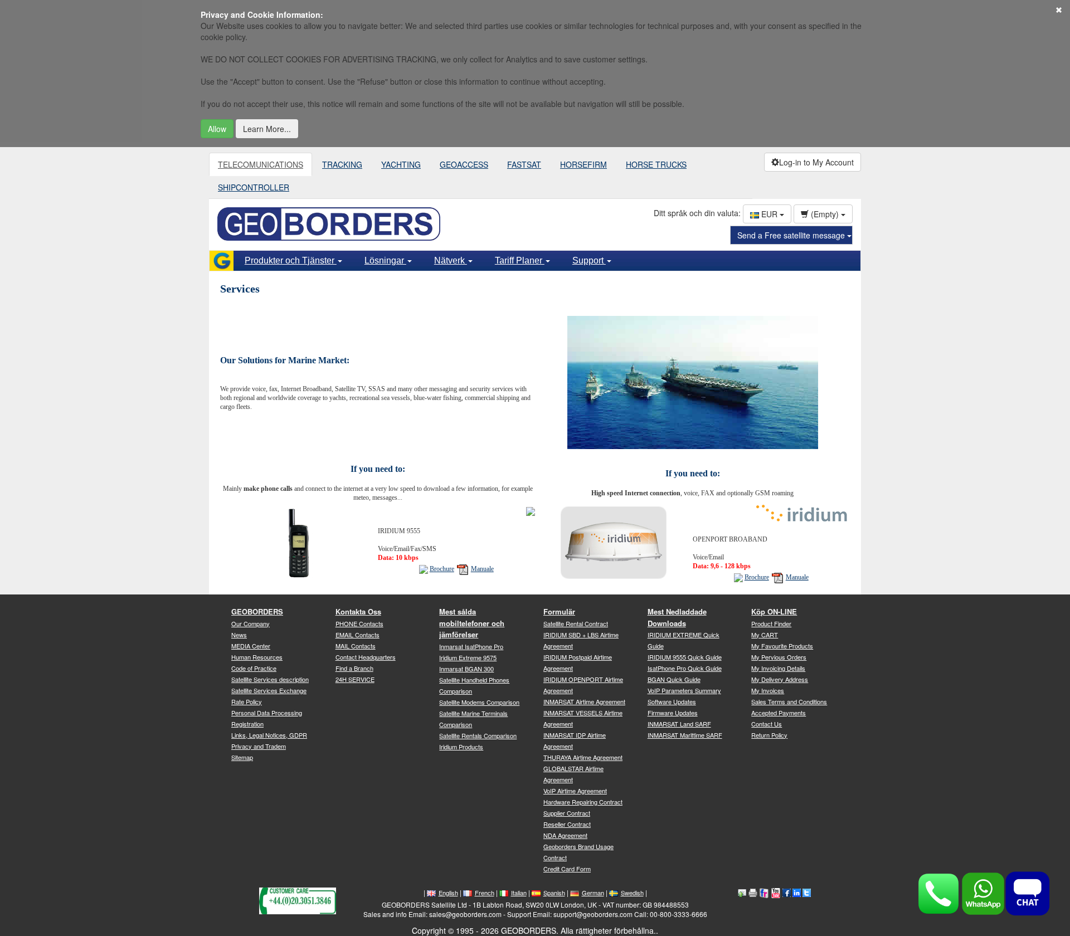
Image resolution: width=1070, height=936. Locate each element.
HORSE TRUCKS (656, 164)
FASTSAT (524, 164)
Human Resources (257, 656)
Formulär (559, 611)
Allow (217, 128)
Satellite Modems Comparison (479, 702)
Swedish (632, 892)
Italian (519, 892)
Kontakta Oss (358, 611)
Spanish (554, 892)
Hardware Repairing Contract (582, 801)
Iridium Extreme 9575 (468, 657)
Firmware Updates (673, 712)
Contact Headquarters (365, 656)
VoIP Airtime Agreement (575, 790)
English (448, 892)
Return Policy (769, 734)
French (484, 892)
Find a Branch (354, 668)
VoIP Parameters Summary (684, 690)
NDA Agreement (565, 835)
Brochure (442, 569)
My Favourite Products (782, 645)
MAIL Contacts (355, 645)
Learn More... (267, 128)
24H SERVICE (354, 679)
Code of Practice (253, 668)
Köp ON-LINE (774, 611)
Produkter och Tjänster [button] (291, 260)
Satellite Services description (270, 679)
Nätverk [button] (450, 260)
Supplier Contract (566, 812)
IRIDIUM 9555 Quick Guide (685, 656)
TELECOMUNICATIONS (260, 164)
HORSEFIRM (583, 164)
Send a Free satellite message (792, 235)
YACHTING (401, 164)
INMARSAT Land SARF (679, 723)
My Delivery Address (779, 679)
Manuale (482, 569)
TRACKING (342, 164)
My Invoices (767, 690)
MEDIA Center (250, 645)
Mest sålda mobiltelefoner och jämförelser (471, 623)
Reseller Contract (567, 824)
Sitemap (242, 757)
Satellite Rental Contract (575, 623)
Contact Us (766, 723)
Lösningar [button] (385, 260)
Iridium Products (461, 746)
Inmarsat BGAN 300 (466, 668)
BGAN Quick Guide (674, 679)
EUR (769, 214)
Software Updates (672, 701)
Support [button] (589, 260)
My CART (764, 634)
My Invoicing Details (778, 668)
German (593, 892)
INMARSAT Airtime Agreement (584, 701)
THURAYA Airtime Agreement (582, 757)
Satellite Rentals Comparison (478, 735)
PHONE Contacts (359, 623)
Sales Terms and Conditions (789, 701)
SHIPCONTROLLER (253, 187)
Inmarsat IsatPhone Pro (471, 646)
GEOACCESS (464, 164)
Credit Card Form (567, 868)
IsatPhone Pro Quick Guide (685, 668)
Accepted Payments (778, 712)
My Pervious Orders (778, 656)
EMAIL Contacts (357, 634)
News (239, 634)
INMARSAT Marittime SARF (685, 734)
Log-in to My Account (816, 162)
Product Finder (771, 623)
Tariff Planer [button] (519, 260)
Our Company (250, 623)
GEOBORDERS (257, 611)
